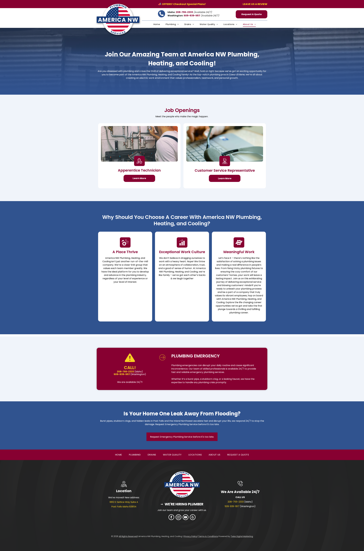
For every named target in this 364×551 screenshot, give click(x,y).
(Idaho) (139, 371)
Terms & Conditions (208, 536)
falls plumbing (196, 540)
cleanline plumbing (180, 540)
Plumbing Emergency (195, 356)
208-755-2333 (236, 501)
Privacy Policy (190, 536)
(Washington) (138, 374)
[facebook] (171, 517)
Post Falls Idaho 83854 (123, 506)
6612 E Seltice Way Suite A (124, 502)
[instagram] (178, 517)
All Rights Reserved (128, 536)
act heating (189, 540)
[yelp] (193, 517)
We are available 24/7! (130, 382)
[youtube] (185, 517)
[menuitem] (157, 24)
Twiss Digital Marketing (242, 536)
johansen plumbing (169, 540)
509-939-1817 (232, 506)
